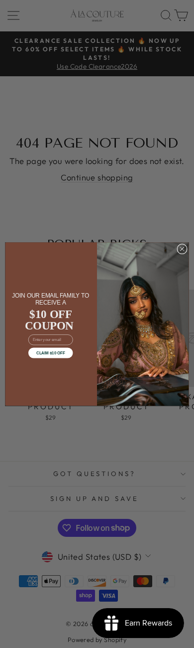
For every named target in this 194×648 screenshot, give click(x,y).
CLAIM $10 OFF (50, 352)
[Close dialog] (182, 248)
